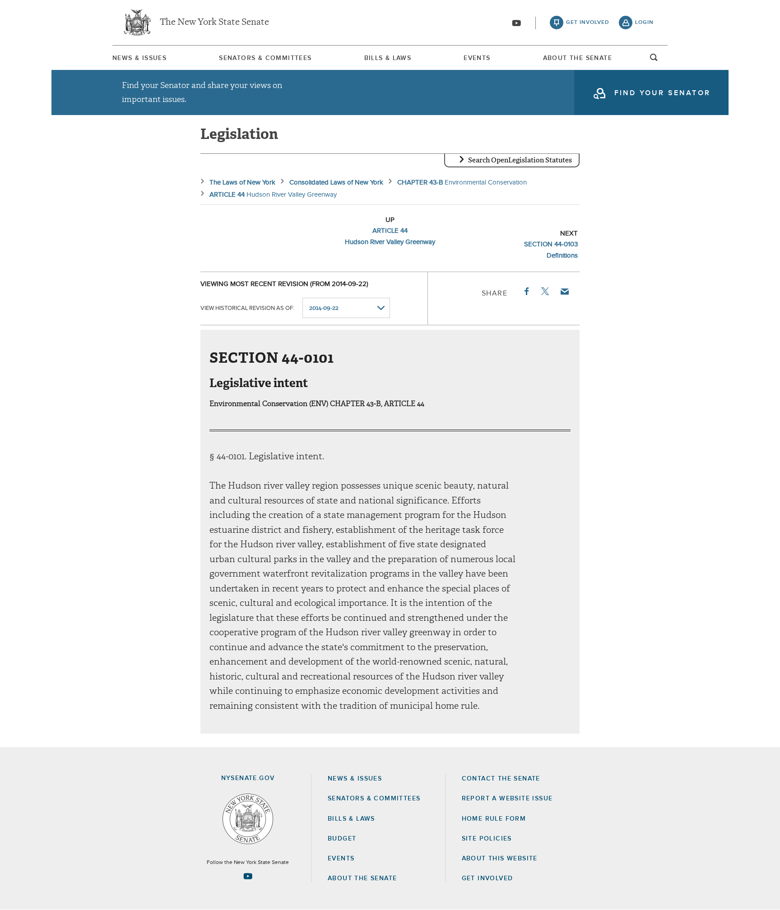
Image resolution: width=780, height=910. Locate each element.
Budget (342, 839)
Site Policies (487, 839)
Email (564, 291)
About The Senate (577, 58)
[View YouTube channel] (516, 23)
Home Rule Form (494, 819)
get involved (587, 22)
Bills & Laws (388, 58)
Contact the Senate (501, 779)
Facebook (525, 291)
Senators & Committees (265, 58)
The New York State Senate (214, 22)
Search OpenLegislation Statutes (520, 160)
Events (477, 58)
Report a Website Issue (507, 798)
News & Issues (139, 58)
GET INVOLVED (487, 878)
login (644, 22)
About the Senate (362, 878)
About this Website (500, 858)
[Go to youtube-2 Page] (248, 876)
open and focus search (654, 60)
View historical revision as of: (247, 308)
